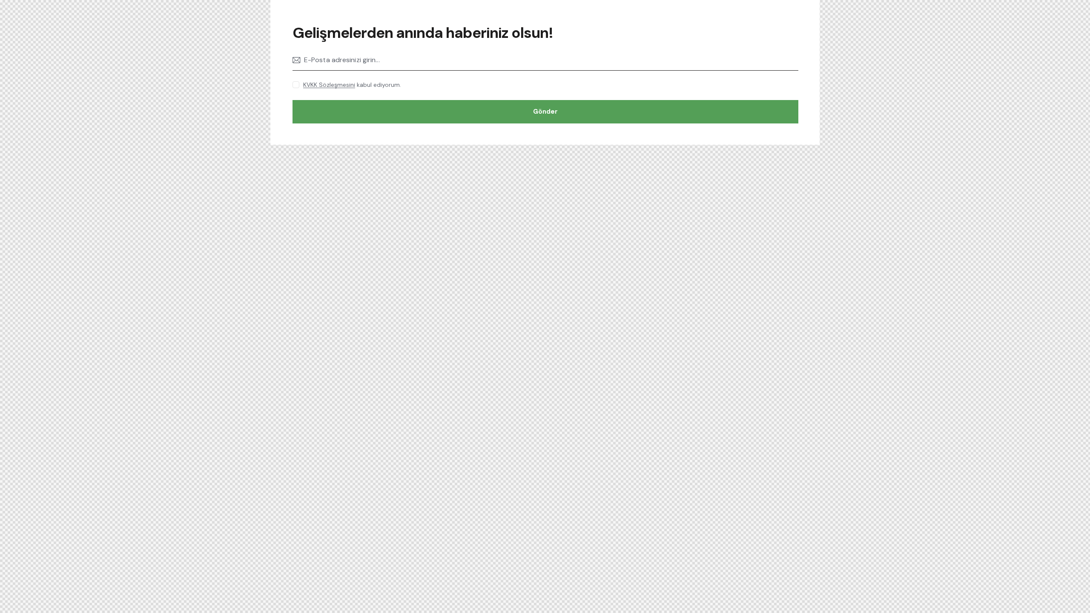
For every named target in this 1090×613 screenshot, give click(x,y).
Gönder (545, 111)
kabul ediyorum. (352, 85)
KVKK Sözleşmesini (329, 85)
